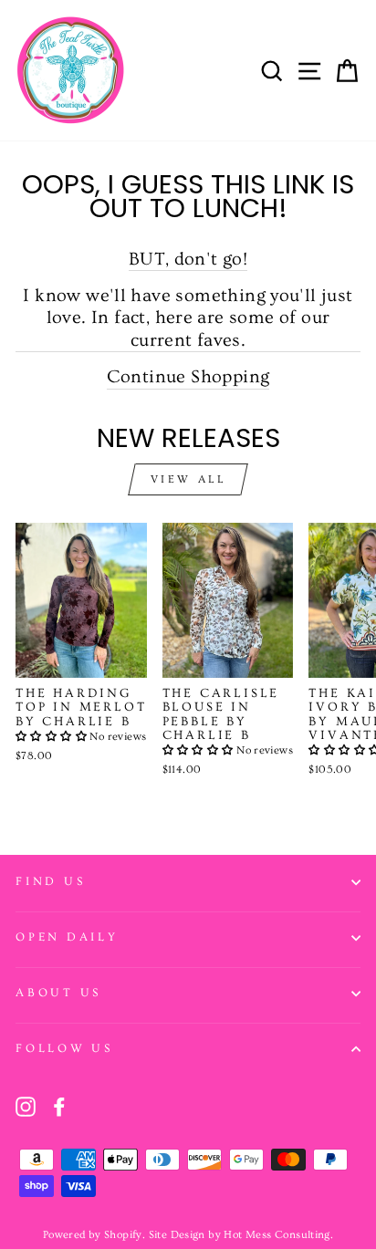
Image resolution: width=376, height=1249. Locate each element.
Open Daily (67, 937)
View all (188, 479)
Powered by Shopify (92, 1235)
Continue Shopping (188, 376)
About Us (58, 992)
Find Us (50, 881)
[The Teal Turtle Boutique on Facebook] (59, 1107)
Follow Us (64, 1048)
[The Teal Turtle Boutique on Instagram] (26, 1107)
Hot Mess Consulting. (278, 1235)
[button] (52, 737)
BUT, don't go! (188, 258)
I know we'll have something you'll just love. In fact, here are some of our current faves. (187, 317)
